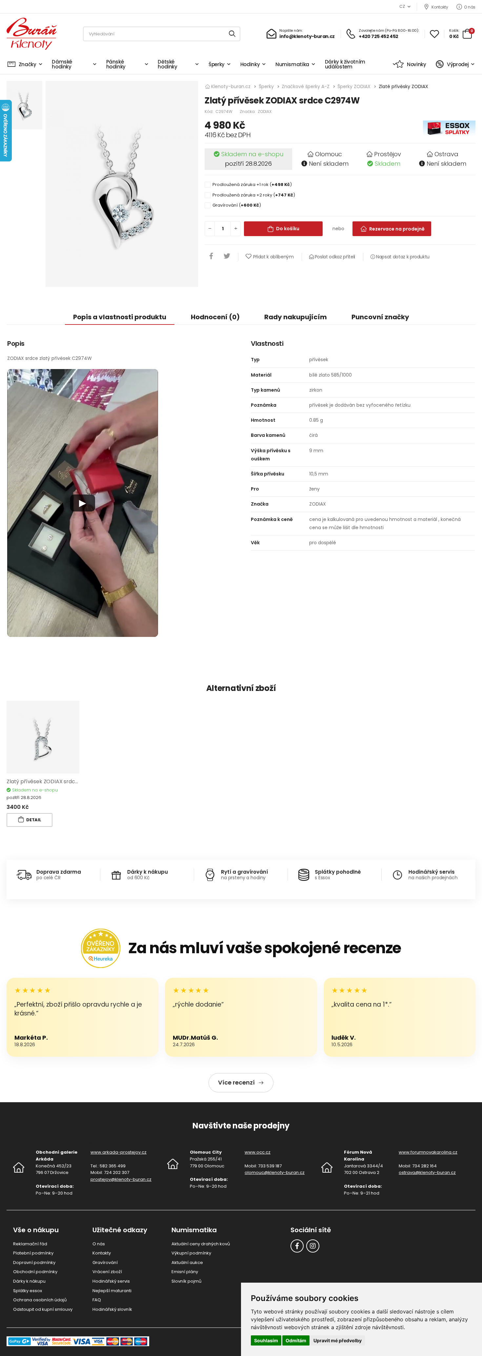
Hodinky (250, 64)
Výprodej (458, 64)
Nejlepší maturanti (111, 1291)
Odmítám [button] (296, 1340)
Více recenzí (236, 1082)
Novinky (416, 64)
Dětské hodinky (167, 64)
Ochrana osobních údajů (40, 1300)
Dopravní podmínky (34, 1262)
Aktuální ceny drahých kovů (200, 1244)
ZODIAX (264, 111)
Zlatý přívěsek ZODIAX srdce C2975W (54, 781)
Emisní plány (184, 1272)
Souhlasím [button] (266, 1340)
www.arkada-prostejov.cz (118, 1152)
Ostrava (446, 154)
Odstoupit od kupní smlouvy (42, 1309)
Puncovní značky (380, 317)
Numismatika (292, 64)
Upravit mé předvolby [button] (337, 1340)
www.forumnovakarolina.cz (428, 1152)
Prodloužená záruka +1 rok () (252, 184)
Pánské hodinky (116, 64)
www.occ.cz (258, 1152)
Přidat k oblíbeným (273, 256)
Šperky (217, 64)
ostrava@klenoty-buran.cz (427, 1172)
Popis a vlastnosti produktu (119, 317)
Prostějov (387, 154)
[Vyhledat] (232, 34)
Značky (27, 64)
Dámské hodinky (62, 64)
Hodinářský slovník (112, 1309)
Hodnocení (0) (215, 317)
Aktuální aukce (187, 1262)
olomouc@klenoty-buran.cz (275, 1172)
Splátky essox (27, 1291)
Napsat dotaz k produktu (402, 256)
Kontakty (440, 6)
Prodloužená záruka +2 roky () (253, 195)
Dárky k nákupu (29, 1281)
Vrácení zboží (107, 1272)
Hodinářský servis (111, 1281)
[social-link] (297, 1246)
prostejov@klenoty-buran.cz (120, 1179)
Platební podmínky (33, 1253)
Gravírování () (236, 205)
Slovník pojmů (186, 1281)
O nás (469, 6)
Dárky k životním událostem (345, 64)
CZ (402, 6)
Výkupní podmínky (191, 1253)
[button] (82, 503)
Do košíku (287, 228)
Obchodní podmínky (35, 1272)
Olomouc (328, 154)
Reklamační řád (30, 1244)
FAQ (96, 1300)
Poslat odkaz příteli (334, 256)
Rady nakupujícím (295, 317)
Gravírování (105, 1262)
